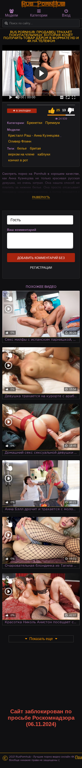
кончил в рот (18, 160)
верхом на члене (21, 154)
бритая (35, 148)
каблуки (44, 154)
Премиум (52, 123)
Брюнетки (34, 123)
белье (22, 148)
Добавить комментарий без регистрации (41, 259)
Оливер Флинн (19, 141)
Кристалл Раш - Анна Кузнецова (33, 135)
